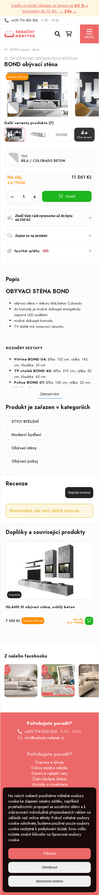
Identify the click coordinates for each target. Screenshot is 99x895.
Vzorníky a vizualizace (49, 784)
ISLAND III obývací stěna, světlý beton (40, 607)
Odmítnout (49, 867)
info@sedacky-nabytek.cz (44, 738)
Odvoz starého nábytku (49, 768)
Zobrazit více (49, 394)
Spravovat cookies (49, 881)
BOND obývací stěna (24, 50)
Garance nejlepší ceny (49, 773)
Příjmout (49, 854)
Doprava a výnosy (49, 762)
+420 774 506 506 (24, 20)
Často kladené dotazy (49, 779)
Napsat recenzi (79, 493)
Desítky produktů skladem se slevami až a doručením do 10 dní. (49, 8)
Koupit (70, 196)
